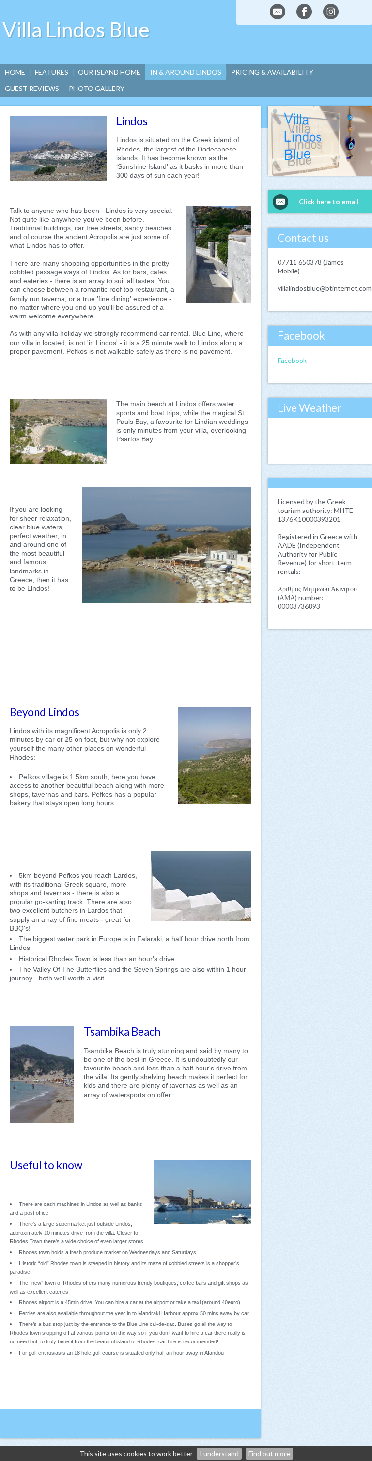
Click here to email (329, 201)
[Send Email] (277, 11)
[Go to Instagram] (330, 11)
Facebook (292, 360)
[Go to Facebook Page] (304, 11)
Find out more (269, 1453)
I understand (219, 1453)
